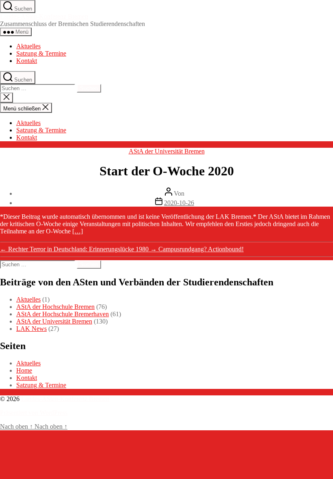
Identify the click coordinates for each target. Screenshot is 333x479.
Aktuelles (28, 46)
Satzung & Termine (41, 53)
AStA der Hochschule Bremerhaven (62, 314)
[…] (77, 231)
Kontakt (26, 60)
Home (24, 370)
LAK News (31, 328)
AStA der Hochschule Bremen (55, 306)
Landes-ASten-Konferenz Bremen (44, 16)
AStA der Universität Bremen (167, 151)
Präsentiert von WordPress (33, 412)
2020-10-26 (179, 202)
